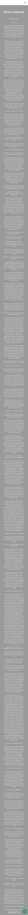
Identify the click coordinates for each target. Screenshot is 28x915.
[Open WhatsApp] (25, 911)
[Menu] (25, 2)
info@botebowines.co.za (14, 912)
